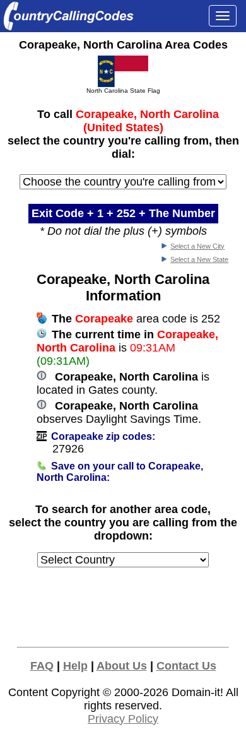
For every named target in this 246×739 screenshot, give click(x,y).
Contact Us (186, 665)
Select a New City (197, 246)
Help (75, 665)
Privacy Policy (123, 718)
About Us (122, 665)
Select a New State (199, 259)
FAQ (42, 665)
